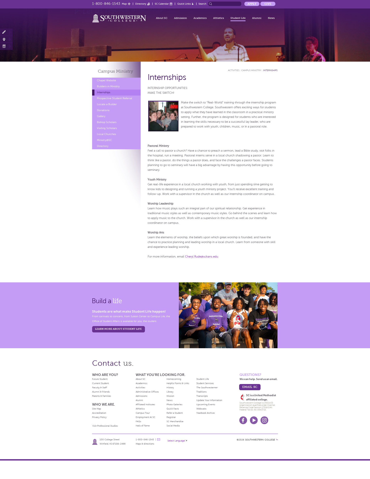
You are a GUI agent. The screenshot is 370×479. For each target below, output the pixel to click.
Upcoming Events (205, 404)
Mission (170, 396)
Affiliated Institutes (145, 404)
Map (124, 3)
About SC (161, 18)
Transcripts (202, 396)
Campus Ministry (251, 70)
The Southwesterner (207, 387)
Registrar (171, 417)
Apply (251, 3)
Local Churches (106, 134)
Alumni (256, 18)
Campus (115, 71)
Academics (200, 18)
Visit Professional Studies (105, 425)
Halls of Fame (143, 425)
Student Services (205, 383)
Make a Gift (6, 46)
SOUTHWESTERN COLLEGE (260, 439)
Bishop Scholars (106, 122)
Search (202, 3)
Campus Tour (143, 413)
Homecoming (173, 379)
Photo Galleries (174, 404)
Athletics (218, 18)
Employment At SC (145, 417)
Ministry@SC (104, 140)
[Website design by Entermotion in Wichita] (277, 439)
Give (267, 3)
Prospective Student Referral (114, 98)
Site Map (96, 408)
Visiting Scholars (107, 128)
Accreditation (99, 413)
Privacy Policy (99, 417)
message (158, 439)
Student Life (238, 18)
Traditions (201, 391)
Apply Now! (6, 32)
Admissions (141, 396)
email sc (249, 386)
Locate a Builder (107, 104)
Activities (233, 70)
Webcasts (201, 408)
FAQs (138, 421)
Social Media (173, 425)
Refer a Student (174, 413)
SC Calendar (162, 3)
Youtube (254, 420)
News (271, 18)
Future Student (100, 379)
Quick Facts (172, 408)
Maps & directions (145, 443)
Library (169, 391)
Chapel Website (106, 80)
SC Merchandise (174, 421)
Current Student (100, 383)
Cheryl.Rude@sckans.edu (201, 256)
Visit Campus (6, 39)
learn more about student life (118, 328)
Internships (103, 92)
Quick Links (184, 3)
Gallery (101, 116)
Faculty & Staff (99, 387)
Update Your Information (209, 400)
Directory (140, 3)
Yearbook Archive (205, 413)
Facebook (243, 420)
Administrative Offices (147, 391)
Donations (103, 110)
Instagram (264, 420)
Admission (180, 18)
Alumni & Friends (101, 391)
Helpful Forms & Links (177, 383)
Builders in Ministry (108, 86)
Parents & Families (101, 396)
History (170, 387)
